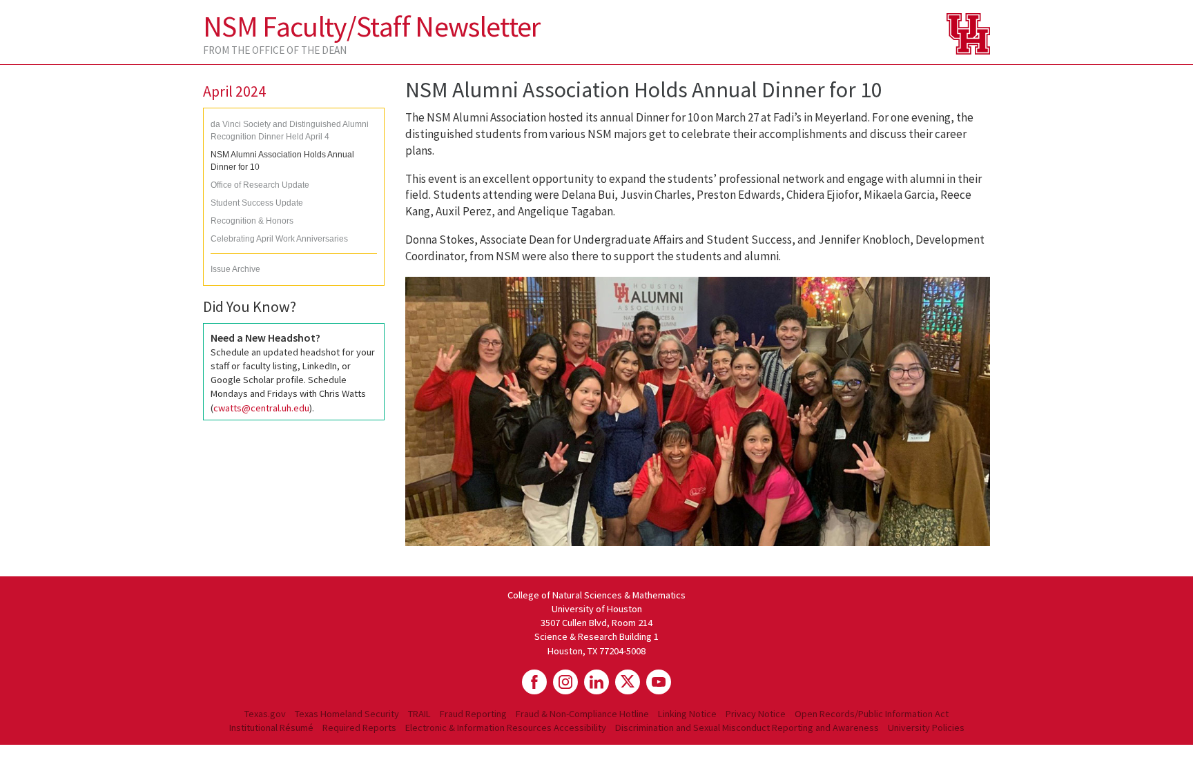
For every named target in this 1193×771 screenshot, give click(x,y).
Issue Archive (235, 269)
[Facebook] (534, 682)
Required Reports (359, 727)
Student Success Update (257, 203)
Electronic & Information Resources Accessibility (505, 727)
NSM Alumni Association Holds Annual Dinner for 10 (282, 161)
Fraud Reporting (473, 713)
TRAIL (419, 713)
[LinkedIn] (596, 682)
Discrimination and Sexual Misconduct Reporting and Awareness (747, 727)
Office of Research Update (260, 185)
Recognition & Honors (252, 221)
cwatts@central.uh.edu (261, 408)
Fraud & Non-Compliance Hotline (582, 713)
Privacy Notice (756, 713)
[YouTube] (658, 682)
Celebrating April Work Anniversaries (279, 239)
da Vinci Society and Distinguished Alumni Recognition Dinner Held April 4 (290, 130)
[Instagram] (565, 682)
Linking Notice (687, 713)
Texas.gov (265, 713)
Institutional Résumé (271, 727)
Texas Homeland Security (347, 713)
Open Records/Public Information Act (872, 713)
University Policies (926, 727)
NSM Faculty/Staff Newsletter (372, 26)
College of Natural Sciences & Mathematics (596, 595)
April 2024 (234, 91)
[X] (627, 682)
